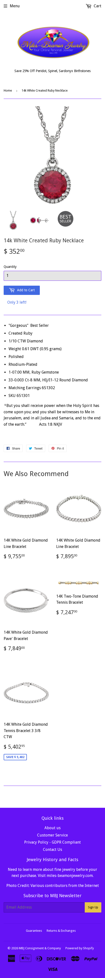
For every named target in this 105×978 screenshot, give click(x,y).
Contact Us (52, 849)
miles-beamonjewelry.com (70, 875)
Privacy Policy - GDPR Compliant (52, 842)
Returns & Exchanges (61, 930)
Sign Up (93, 907)
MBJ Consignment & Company (40, 948)
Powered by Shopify (79, 948)
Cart (97, 6)
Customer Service (52, 835)
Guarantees (34, 930)
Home (8, 90)
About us (52, 828)
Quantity (10, 267)
